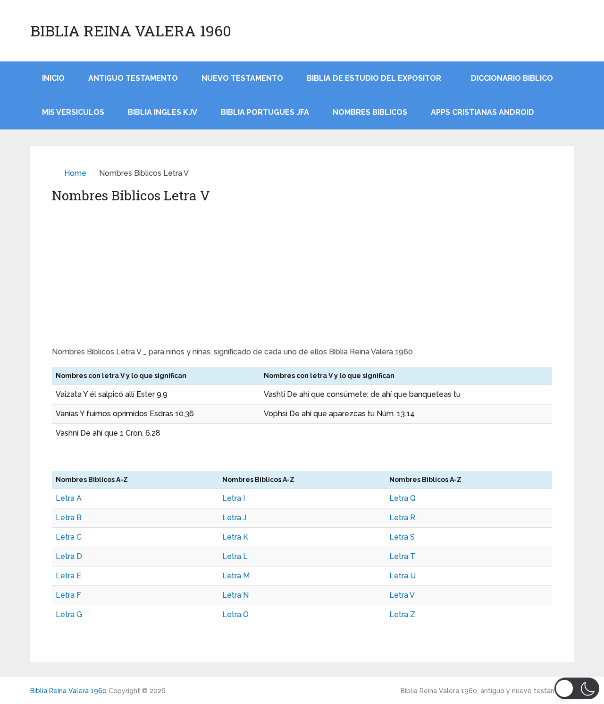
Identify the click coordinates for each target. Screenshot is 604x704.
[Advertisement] (302, 275)
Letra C (69, 536)
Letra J (234, 517)
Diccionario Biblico (512, 78)
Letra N (235, 595)
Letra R (402, 517)
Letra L (235, 556)
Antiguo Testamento (133, 78)
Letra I (233, 498)
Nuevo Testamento (242, 78)
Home (75, 173)
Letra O (235, 614)
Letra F (68, 595)
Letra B (69, 517)
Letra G (69, 614)
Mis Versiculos (73, 112)
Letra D (69, 556)
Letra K (235, 536)
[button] (576, 688)
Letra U (402, 575)
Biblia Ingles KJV (162, 112)
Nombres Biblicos (370, 112)
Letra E (68, 575)
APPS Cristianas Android (482, 112)
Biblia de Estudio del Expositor (374, 78)
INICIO (53, 78)
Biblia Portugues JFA (265, 112)
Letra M (236, 575)
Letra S (402, 536)
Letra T (402, 556)
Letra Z (402, 614)
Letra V (402, 595)
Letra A (69, 498)
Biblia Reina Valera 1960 (130, 30)
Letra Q (402, 498)
